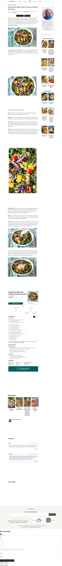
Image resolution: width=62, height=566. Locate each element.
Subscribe (52, 514)
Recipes (12, 4)
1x (34, 316)
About (35, 1)
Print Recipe (27, 15)
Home (20, 1)
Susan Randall (11, 295)
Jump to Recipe (20, 15)
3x (37, 316)
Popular (25, 1)
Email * (1, 556)
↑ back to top (31, 509)
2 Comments (15, 12)
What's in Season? (24, 520)
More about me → (48, 28)
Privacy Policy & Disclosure (20, 522)
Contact (40, 1)
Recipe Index (30, 1)
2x (35, 316)
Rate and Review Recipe (7, 560)
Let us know (22, 369)
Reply (36, 449)
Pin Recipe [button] (31, 303)
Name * (1, 553)
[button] (8, 297)
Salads (15, 4)
